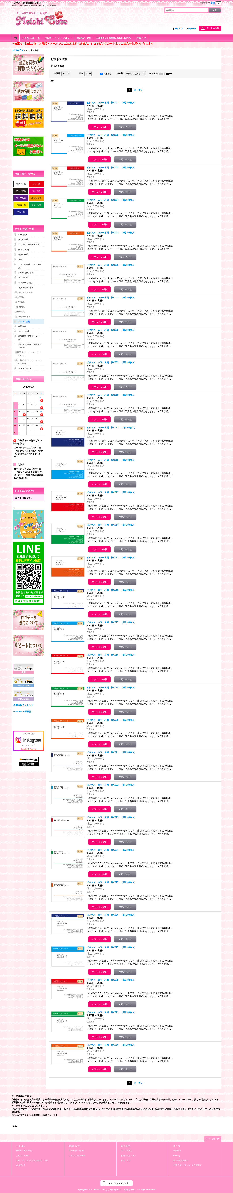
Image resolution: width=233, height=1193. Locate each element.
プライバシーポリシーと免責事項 (187, 1165)
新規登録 (192, 29)
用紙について (74, 1146)
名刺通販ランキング (23, 705)
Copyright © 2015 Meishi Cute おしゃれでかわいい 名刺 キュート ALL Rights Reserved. (116, 1190)
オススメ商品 (126, 1151)
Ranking (176, 1156)
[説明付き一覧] (170, 73)
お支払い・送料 (22, 1156)
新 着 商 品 (125, 1146)
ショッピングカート (77, 1156)
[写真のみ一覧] (162, 73)
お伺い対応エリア (128, 1156)
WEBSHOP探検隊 (22, 711)
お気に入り (125, 1160)
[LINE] (28, 573)
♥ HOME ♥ (20, 1146)
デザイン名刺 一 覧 (24, 1151)
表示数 (57, 73)
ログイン (179, 29)
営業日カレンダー (76, 1151)
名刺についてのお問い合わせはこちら (32, 1160)
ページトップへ (215, 1139)
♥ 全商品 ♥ (22, 235)
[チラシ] (28, 524)
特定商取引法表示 (180, 1160)
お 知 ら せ (20, 1165)
